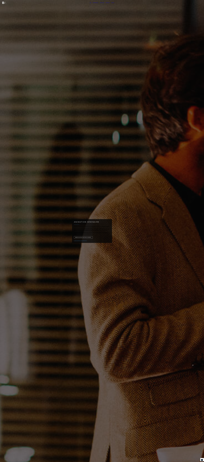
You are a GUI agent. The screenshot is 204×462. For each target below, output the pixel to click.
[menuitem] (90, 3)
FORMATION (108, 2)
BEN (90, 2)
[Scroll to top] (202, 459)
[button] (80, 240)
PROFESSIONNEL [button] (95, 2)
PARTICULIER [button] (102, 2)
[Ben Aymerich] (4, 2)
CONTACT (112, 2)
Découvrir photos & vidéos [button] (84, 237)
